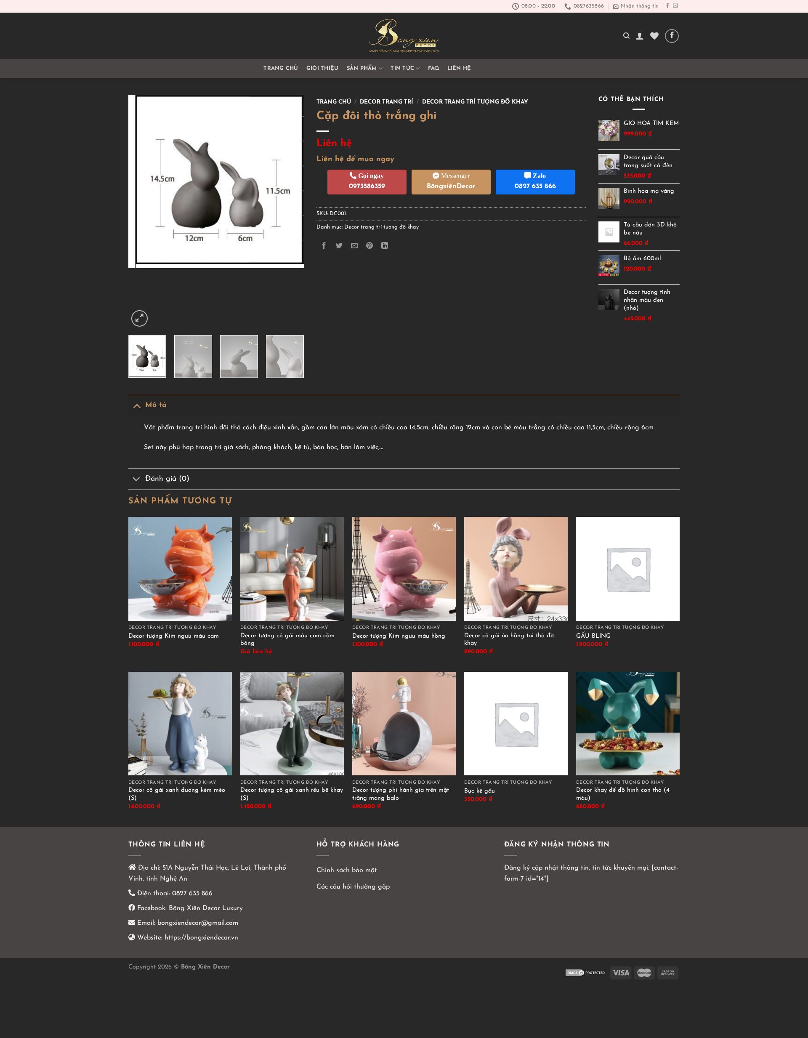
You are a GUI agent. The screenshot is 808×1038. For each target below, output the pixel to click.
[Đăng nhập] (639, 36)
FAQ (433, 68)
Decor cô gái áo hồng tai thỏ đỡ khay (509, 640)
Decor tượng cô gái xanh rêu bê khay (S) (291, 794)
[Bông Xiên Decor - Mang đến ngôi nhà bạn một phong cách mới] (404, 36)
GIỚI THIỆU (322, 68)
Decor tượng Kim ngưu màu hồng (398, 636)
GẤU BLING (593, 636)
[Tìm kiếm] (626, 36)
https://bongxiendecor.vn (201, 937)
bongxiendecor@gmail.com (196, 923)
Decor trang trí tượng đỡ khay (475, 102)
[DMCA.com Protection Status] (586, 972)
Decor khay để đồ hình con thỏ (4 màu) (623, 794)
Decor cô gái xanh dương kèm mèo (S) (176, 794)
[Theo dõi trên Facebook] (667, 6)
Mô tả (156, 405)
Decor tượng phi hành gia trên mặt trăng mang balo (400, 794)
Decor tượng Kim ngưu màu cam (173, 636)
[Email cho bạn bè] (354, 246)
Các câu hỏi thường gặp (353, 887)
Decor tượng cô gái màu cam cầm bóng (287, 640)
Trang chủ (280, 68)
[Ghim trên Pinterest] (370, 246)
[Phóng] (139, 318)
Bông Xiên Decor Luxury (205, 908)
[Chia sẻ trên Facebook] (324, 246)
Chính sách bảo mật (346, 870)
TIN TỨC (402, 68)
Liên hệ (459, 68)
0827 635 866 (192, 893)
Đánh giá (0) (167, 478)
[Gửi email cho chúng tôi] (675, 6)
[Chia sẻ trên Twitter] (339, 246)
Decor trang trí (386, 102)
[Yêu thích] (654, 36)
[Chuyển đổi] (136, 405)
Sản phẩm (362, 68)
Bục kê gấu (479, 791)
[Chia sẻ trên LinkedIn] (385, 246)
